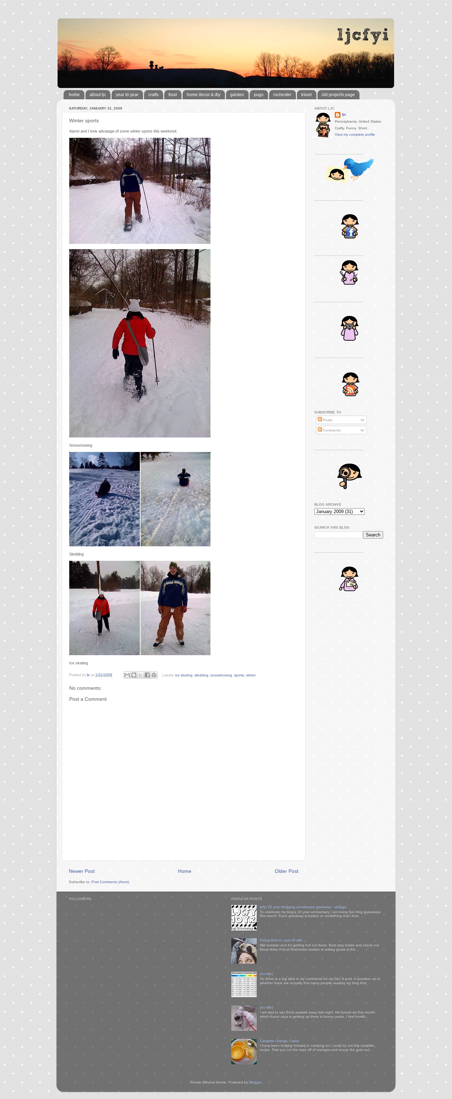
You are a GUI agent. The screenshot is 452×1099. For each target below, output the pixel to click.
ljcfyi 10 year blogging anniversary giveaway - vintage (303, 907)
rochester (282, 94)
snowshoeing (221, 675)
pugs (258, 94)
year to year (127, 94)
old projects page (338, 94)
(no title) (266, 974)
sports (239, 675)
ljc (344, 114)
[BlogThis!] (133, 674)
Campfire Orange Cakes (279, 1041)
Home (184, 871)
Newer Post (82, 871)
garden (237, 94)
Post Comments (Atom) (110, 882)
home (74, 94)
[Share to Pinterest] (153, 674)
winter (251, 675)
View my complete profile (355, 134)
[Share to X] (140, 674)
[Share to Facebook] (147, 674)
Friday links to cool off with (281, 940)
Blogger (255, 1082)
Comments (331, 430)
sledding (201, 675)
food (172, 94)
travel (306, 94)
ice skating (183, 675)
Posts (327, 420)
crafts (153, 94)
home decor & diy (203, 94)
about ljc (98, 94)
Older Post (286, 871)
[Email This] (127, 674)
